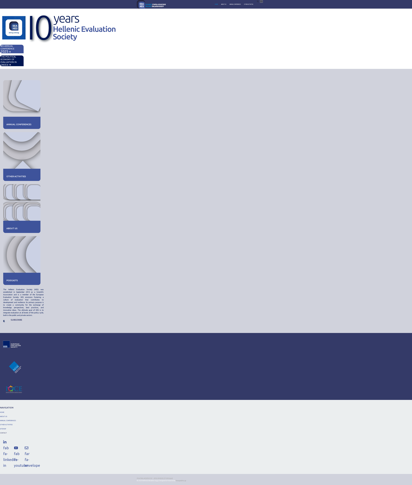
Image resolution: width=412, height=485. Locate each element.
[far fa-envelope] (27, 447)
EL (258, 1)
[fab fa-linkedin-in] (5, 441)
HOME (216, 4)
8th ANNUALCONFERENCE (7, 49)
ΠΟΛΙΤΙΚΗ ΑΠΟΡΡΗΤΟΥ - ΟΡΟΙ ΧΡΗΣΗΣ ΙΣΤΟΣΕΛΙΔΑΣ (155, 478)
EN (261, 1)
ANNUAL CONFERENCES (235, 4)
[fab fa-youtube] (16, 447)
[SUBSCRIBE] (4, 321)
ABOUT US (223, 4)
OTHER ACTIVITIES (248, 4)
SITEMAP (3, 429)
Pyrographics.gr (181, 480)
